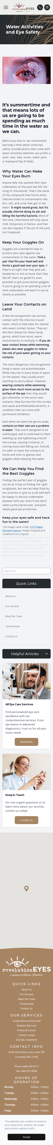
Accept (26, 1137)
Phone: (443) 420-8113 (26, 1066)
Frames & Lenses (26, 1030)
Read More (26, 742)
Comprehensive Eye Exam (26, 1020)
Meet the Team (13, 616)
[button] (6, 7)
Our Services (12, 606)
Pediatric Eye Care (26, 1025)
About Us (10, 596)
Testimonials (12, 626)
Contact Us (11, 636)
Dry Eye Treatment (26, 1039)
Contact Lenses (26, 1035)
